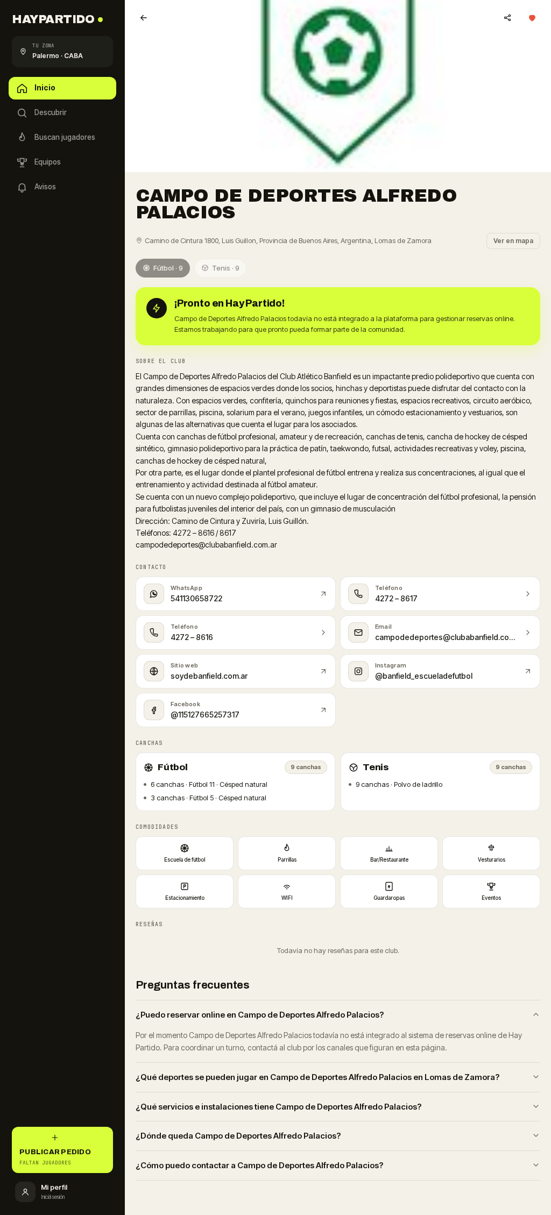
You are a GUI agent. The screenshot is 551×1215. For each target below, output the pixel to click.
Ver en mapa (513, 241)
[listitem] (185, 853)
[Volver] (143, 18)
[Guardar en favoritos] (532, 18)
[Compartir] (507, 18)
